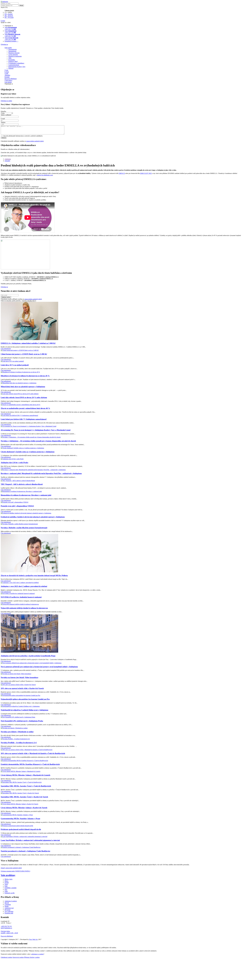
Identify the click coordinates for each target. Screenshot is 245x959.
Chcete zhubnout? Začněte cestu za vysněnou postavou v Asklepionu (27, 452)
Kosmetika (11, 60)
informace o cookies (37, 954)
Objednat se (4, 44)
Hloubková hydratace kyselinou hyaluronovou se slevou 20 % (25, 376)
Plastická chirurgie (14, 53)
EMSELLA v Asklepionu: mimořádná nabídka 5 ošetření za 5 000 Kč (28, 343)
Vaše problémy (8, 875)
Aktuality (7, 75)
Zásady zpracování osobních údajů (11, 868)
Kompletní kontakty (11, 41)
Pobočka (3, 111)
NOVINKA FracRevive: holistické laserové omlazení (21, 597)
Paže (6, 886)
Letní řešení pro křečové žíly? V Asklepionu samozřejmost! (24, 419)
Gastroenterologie (13, 65)
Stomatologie (12, 51)
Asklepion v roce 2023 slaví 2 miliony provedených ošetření (24, 586)
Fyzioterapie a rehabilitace (16, 63)
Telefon (3, 122)
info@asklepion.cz (6, 928)
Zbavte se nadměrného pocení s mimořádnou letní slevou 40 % (25, 408)
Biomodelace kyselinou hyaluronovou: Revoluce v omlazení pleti (26, 495)
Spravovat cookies (18, 957)
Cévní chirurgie (13, 54)
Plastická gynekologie (15, 56)
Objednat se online (6, 101)
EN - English (9, 14)
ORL (10, 58)
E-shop (7, 72)
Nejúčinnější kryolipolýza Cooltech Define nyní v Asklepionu (24, 710)
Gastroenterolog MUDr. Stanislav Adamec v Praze (20, 819)
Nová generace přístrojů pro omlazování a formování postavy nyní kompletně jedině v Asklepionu (39, 667)
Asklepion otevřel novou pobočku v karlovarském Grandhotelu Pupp (28, 656)
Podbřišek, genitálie (10, 888)
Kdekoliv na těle (10, 893)
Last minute (8, 82)
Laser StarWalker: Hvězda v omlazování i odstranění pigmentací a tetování (30, 840)
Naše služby (8, 47)
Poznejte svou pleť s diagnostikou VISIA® (17, 506)
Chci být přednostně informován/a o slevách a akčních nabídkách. (23, 136)
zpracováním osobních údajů (35, 141)
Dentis (7, 906)
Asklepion (8, 159)
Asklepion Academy (11, 901)
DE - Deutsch (9, 16)
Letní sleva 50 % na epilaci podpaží (15, 365)
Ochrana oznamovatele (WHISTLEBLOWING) (15, 871)
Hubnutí (10, 68)
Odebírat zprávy (6, 297)
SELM (7, 903)
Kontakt (7, 77)
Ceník (6, 73)
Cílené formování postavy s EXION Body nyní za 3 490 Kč (24, 354)
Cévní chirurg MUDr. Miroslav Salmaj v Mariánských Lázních (25, 775)
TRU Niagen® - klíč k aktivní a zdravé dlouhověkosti (22, 484)
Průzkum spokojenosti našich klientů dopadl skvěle (21, 829)
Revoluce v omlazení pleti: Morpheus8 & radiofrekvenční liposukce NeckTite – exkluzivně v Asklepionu (41, 473)
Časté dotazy (8, 80)
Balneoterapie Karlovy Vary (16, 66)
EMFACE (122, 173)
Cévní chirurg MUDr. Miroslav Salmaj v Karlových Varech (24, 808)
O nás (6, 70)
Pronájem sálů (9, 913)
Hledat (21, 5)
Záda (6, 891)
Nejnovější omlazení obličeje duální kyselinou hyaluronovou (24, 608)
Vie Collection (9, 911)
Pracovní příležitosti (11, 78)
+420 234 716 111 (6, 926)
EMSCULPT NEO (146, 173)
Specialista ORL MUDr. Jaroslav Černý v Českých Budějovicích (26, 786)
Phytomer (7, 910)
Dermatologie (12, 49)
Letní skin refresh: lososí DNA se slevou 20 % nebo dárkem (24, 397)
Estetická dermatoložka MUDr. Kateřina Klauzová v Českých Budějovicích (30, 764)
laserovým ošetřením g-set (45, 175)
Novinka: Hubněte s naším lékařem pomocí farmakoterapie (24, 528)
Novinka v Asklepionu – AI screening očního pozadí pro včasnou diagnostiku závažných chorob (38, 441)
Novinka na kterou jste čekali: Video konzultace (19, 677)
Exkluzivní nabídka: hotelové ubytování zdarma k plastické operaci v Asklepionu (33, 517)
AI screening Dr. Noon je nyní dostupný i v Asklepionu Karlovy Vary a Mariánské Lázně (35, 430)
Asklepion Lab (9, 908)
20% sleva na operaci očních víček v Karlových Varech (22, 688)
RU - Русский (9, 17)
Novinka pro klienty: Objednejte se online (17, 732)
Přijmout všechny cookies (32, 957)
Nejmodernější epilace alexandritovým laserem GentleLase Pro (25, 699)
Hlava (6, 881)
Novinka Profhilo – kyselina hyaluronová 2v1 (19, 743)
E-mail (3, 118)
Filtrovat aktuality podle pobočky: (11, 301)
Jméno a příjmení (6, 115)
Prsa (6, 889)
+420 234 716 (11, 28)
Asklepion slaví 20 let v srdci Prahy (14, 463)
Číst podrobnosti (6, 348)
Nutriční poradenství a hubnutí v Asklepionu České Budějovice (25, 851)
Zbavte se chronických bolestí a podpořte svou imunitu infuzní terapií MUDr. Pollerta (34, 575)
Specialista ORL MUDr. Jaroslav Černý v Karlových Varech (24, 797)
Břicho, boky (9, 879)
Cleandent (8, 904)
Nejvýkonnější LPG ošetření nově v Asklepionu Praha (22, 721)
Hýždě (7, 882)
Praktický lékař (13, 61)
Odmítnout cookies (6, 957)
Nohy (6, 884)
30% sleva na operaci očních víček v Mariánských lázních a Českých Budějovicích (33, 753)
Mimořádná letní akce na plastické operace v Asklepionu (23, 387)
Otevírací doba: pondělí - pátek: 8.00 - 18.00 (9, 932)
